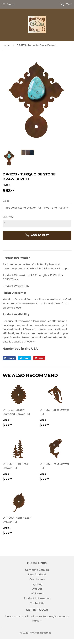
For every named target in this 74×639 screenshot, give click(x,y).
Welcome (37, 593)
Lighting (37, 584)
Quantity (8, 216)
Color (6, 200)
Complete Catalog (37, 569)
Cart (68, 4)
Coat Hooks (37, 579)
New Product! (37, 574)
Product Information (37, 598)
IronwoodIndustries (40, 632)
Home (6, 45)
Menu (10, 4)
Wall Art (37, 588)
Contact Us (37, 603)
